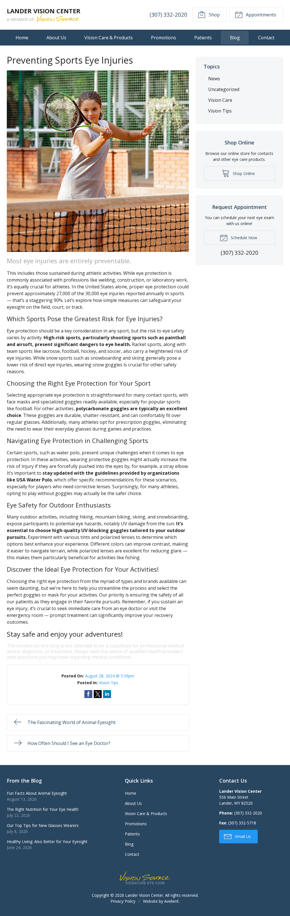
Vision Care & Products (108, 37)
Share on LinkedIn (107, 694)
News (214, 78)
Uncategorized (223, 89)
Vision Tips (108, 682)
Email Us (242, 836)
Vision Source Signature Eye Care (145, 877)
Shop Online (243, 173)
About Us (56, 37)
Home (22, 37)
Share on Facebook (88, 694)
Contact (266, 37)
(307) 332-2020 (168, 14)
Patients (203, 37)
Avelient (171, 901)
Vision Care (220, 100)
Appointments (260, 15)
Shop (214, 15)
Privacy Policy (122, 901)
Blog (235, 37)
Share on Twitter (98, 694)
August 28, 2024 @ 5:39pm (109, 676)
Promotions (163, 37)
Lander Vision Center (144, 895)
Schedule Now (243, 237)
